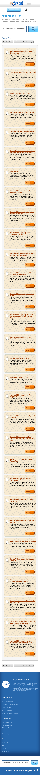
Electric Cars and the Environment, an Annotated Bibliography (22, 580)
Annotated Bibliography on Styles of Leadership (22, 416)
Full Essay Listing (7, 722)
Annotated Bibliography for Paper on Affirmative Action (22, 191)
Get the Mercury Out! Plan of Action (22, 112)
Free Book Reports (7, 702)
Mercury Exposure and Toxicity (20, 93)
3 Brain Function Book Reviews (20, 358)
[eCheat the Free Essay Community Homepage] (16, 3)
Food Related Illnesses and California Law (23, 73)
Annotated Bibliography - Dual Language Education (20, 233)
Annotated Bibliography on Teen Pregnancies (21, 396)
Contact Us (5, 748)
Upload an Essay (7, 728)
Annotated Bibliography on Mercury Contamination (22, 52)
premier (29, 64)
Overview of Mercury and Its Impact (22, 131)
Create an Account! (13, 10)
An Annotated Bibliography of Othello (23, 541)
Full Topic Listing (7, 725)
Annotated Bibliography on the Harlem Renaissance (20, 338)
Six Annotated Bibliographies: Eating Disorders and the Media (22, 254)
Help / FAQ (5, 746)
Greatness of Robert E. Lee (19, 377)
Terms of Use (5, 751)
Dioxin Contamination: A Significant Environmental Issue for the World (22, 151)
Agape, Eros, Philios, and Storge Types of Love (21, 460)
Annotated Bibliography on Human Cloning (22, 521)
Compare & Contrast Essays (10, 704)
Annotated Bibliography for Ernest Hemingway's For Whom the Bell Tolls (21, 316)
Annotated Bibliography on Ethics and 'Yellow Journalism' (21, 273)
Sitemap (4, 731)
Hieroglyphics (14, 172)
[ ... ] (32, 42)
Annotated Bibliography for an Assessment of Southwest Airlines (21, 642)
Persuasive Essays (7, 710)
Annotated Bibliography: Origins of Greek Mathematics (22, 212)
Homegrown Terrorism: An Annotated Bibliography (22, 601)
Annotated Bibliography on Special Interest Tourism (22, 294)
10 (29, 42)
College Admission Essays (10, 713)
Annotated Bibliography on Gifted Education (21, 500)
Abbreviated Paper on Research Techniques (20, 479)
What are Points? (7, 743)
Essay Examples (6, 707)
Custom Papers (6, 734)
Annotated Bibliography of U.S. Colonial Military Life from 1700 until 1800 (22, 438)
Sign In (31, 10)
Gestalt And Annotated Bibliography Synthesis (22, 560)
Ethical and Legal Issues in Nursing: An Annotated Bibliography (22, 622)
